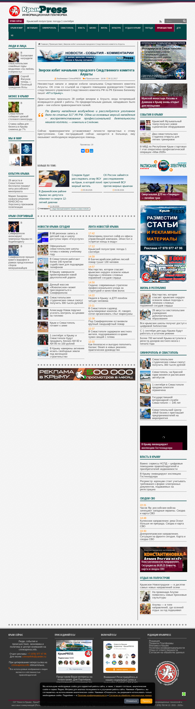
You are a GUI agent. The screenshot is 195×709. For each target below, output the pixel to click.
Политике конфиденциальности (92, 695)
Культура (116, 27)
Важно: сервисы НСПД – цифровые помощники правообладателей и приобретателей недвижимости (161, 466)
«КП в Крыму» (54, 93)
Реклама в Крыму (159, 645)
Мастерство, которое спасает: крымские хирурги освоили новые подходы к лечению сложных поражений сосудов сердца (108, 273)
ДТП (179, 27)
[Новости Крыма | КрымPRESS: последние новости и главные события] (38, 16)
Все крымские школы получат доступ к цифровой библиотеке (163, 324)
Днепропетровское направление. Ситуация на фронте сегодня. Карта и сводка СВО (163, 536)
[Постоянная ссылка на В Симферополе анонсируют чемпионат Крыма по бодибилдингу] (13, 231)
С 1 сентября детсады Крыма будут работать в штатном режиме (161, 332)
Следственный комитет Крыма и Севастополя (70, 209)
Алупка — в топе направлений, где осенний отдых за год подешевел (168, 607)
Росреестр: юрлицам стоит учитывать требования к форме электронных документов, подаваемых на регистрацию (163, 485)
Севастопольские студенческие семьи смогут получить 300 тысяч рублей (66, 300)
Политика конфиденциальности (167, 648)
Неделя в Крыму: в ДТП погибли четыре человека (107, 299)
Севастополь (67, 27)
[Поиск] (184, 21)
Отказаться (131, 701)
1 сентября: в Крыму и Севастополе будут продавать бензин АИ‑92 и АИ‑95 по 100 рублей (66, 339)
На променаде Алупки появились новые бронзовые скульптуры (169, 595)
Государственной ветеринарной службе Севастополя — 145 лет (166, 400)
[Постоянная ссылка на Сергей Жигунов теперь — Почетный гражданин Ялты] (13, 85)
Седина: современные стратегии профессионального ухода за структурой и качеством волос (108, 288)
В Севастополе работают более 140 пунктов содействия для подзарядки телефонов (66, 263)
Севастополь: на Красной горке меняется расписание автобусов (168, 375)
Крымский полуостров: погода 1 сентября (50, 21)
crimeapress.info (20, 665)
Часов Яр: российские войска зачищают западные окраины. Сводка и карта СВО (162, 510)
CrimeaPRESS (75, 79)
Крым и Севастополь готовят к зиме (62, 324)
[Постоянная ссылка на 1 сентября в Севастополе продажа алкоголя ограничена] (145, 393)
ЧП (12, 35)
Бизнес (92, 27)
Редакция (154, 641)
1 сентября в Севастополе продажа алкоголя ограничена (168, 387)
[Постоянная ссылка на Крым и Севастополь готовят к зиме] (43, 331)
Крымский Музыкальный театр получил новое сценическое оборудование (168, 124)
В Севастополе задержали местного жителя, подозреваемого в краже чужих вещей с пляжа (110, 334)
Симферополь (49, 27)
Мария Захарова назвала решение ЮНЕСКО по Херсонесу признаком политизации (20, 201)
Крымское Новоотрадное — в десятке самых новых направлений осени (162, 586)
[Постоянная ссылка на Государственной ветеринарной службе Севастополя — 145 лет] (145, 405)
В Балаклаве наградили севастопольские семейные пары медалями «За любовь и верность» (21, 62)
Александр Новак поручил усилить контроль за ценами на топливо (67, 313)
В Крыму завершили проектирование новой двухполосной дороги (63, 275)
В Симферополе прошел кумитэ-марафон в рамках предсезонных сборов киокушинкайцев (21, 257)
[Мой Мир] (91, 151)
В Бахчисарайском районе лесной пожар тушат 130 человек (108, 260)
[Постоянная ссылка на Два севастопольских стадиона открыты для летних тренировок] (145, 142)
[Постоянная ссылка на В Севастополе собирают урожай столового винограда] (13, 111)
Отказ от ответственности (163, 650)
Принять (146, 701)
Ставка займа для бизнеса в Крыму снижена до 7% (18, 127)
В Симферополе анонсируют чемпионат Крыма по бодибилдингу (20, 232)
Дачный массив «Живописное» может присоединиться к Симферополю (63, 288)
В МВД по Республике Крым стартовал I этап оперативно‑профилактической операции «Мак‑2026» (163, 149)
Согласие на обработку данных (166, 652)
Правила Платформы (161, 643)
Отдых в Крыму (133, 27)
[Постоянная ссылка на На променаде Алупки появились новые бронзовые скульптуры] (145, 600)
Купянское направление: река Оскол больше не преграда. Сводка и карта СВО (162, 523)
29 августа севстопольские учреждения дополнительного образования (168, 314)
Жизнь (104, 27)
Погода (149, 27)
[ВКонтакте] (83, 151)
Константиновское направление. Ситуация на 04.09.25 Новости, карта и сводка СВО (160, 565)
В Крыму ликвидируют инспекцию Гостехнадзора (157, 446)
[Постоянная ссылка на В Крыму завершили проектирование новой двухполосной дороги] (43, 280)
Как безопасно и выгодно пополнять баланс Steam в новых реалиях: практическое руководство (109, 347)
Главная (44, 44)
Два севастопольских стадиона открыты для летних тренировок (165, 137)
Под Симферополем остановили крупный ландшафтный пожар (108, 322)
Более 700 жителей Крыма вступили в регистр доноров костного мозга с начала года (163, 341)
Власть (81, 27)
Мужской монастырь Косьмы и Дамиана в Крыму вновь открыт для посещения (160, 101)
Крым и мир (17, 27)
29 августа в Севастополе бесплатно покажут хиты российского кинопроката (19, 186)
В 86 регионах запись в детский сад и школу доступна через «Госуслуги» (67, 236)
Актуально (32, 27)
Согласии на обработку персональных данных (130, 695)
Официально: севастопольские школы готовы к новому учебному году (66, 250)
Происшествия (164, 27)
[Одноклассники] (87, 151)
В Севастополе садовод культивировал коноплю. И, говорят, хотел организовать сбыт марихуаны (110, 311)
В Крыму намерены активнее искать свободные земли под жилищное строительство (67, 352)
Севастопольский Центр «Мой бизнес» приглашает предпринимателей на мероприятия (168, 414)
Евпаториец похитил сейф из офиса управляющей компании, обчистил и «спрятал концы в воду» (110, 239)
